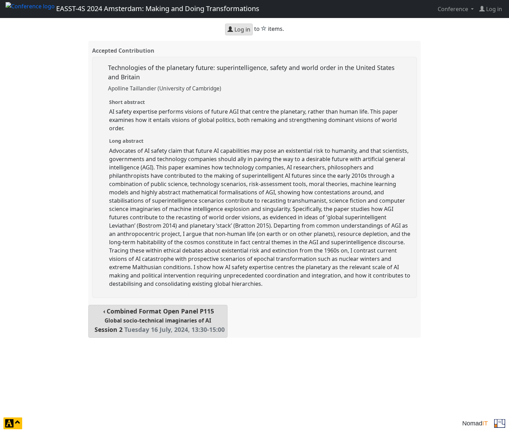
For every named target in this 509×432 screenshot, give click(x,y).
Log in (241, 29)
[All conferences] (499, 422)
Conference (454, 9)
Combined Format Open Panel (160, 320)
